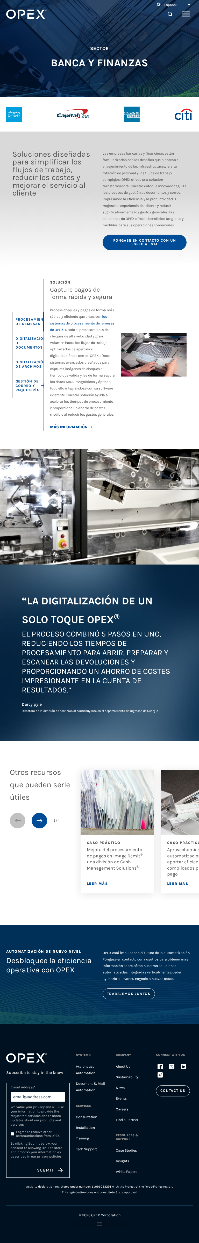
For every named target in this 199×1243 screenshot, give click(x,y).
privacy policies (49, 1156)
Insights (122, 1161)
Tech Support (86, 1149)
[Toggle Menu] (186, 14)
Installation (85, 1127)
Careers (122, 1109)
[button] (173, 4)
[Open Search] (170, 14)
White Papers (126, 1171)
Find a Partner (127, 1120)
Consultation (86, 1117)
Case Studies (126, 1150)
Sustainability (127, 1077)
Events (121, 1098)
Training (82, 1138)
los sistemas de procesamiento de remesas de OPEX (82, 323)
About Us (123, 1066)
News (120, 1088)
